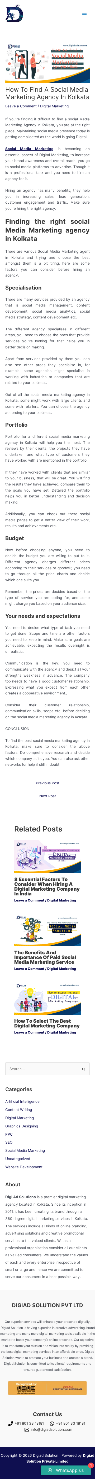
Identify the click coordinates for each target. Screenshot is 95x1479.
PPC (9, 1134)
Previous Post (47, 783)
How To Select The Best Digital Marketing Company (47, 1023)
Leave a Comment (21, 106)
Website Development (23, 1167)
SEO (8, 1142)
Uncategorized (17, 1159)
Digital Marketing (54, 106)
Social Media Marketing (25, 1150)
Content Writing (18, 1110)
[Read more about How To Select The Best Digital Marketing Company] (47, 998)
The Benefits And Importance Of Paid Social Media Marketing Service (45, 957)
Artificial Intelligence (22, 1101)
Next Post (47, 796)
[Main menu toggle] (84, 13)
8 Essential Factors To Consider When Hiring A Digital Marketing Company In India (47, 886)
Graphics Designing (21, 1126)
